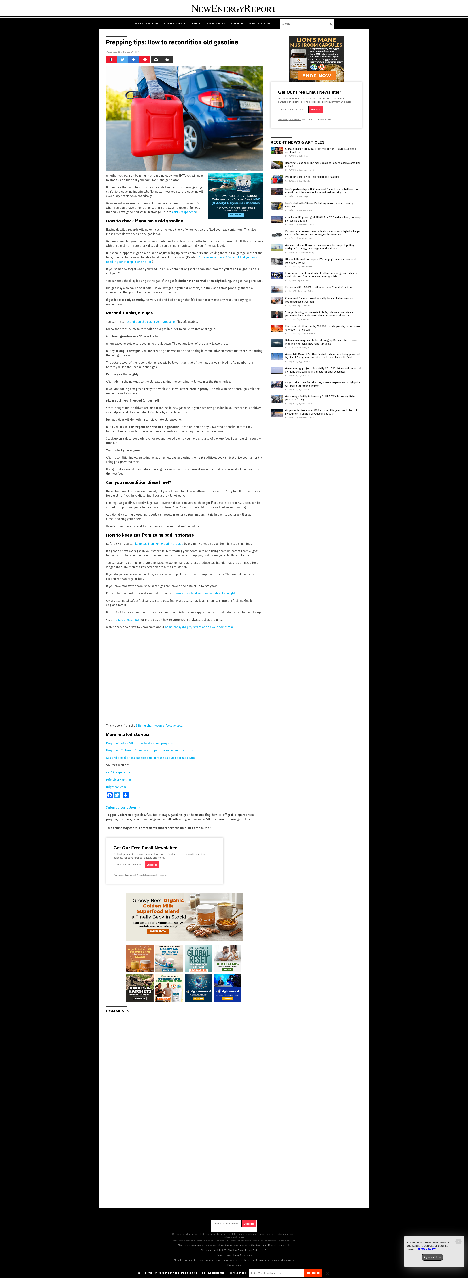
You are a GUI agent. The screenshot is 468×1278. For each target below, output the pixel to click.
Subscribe (313, 1273)
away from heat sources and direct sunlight (205, 593)
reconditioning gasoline (149, 819)
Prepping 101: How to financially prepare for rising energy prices (149, 750)
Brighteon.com (116, 787)
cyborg (196, 23)
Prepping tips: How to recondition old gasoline (312, 176)
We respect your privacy (215, 1240)
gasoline (176, 815)
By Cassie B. (304, 389)
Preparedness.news (125, 619)
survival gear (234, 819)
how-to (216, 815)
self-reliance (196, 819)
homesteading (200, 815)
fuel (149, 815)
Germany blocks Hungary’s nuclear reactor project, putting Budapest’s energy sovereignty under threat (319, 247)
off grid (228, 815)
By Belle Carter (305, 238)
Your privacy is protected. (125, 875)
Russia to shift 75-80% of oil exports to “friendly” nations (318, 287)
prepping (125, 819)
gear (186, 815)
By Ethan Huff (304, 305)
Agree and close (432, 1257)
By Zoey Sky (304, 181)
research (237, 23)
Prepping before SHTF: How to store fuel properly (139, 743)
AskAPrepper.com (184, 212)
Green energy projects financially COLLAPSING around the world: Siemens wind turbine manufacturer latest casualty (323, 370)
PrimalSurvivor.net (118, 779)
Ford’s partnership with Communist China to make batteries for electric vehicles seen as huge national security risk (322, 191)
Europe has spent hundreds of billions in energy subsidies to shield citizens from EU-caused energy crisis (321, 275)
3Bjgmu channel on (159, 725)
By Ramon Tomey (306, 252)
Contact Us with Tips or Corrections (234, 1255)
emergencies (136, 815)
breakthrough (216, 23)
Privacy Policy (234, 1265)
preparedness (244, 815)
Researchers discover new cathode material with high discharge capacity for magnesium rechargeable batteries (322, 233)
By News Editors (306, 210)
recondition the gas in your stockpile (150, 321)
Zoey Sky (133, 51)
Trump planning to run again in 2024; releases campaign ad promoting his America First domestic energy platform (319, 314)
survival (219, 819)
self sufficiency (176, 819)
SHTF (209, 819)
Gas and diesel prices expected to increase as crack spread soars (150, 758)
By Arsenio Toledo (307, 170)
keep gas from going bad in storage (159, 543)
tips (247, 819)
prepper (111, 819)
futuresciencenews (146, 23)
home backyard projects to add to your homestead (199, 627)
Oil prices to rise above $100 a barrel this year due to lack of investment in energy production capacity (321, 412)
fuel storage (161, 815)
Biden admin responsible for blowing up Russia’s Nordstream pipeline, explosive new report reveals (321, 342)
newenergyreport (175, 23)
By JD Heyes (304, 156)
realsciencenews (259, 23)
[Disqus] (184, 1062)
